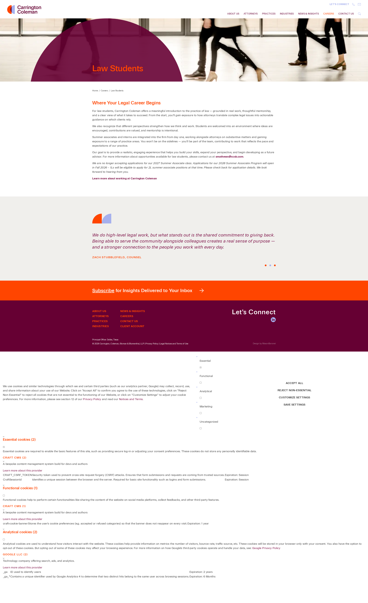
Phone (353, 4)
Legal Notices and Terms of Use (174, 343)
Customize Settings (294, 397)
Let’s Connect (339, 4)
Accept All (294, 383)
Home (95, 90)
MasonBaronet (269, 343)
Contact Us (346, 13)
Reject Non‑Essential (295, 390)
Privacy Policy (151, 343)
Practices (269, 13)
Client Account (132, 326)
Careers (328, 13)
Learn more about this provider (22, 470)
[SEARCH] (359, 13)
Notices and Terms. (131, 399)
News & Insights (308, 13)
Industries (287, 13)
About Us (99, 311)
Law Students (117, 90)
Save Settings (294, 404)
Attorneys (251, 13)
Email (359, 4)
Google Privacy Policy (266, 548)
